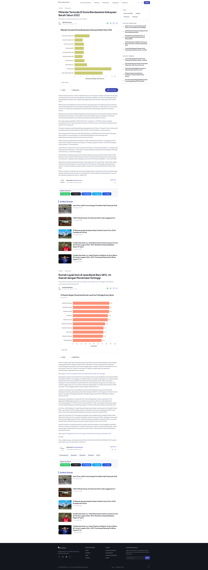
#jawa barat (74, 455)
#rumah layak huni (64, 455)
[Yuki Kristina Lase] (62, 181)
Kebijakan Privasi (120, 567)
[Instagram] (112, 449)
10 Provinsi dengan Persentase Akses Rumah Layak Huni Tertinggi (85, 373)
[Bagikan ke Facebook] (113, 23)
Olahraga (96, 2)
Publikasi (87, 557)
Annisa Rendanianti (78, 447)
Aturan (113, 567)
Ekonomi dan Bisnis (85, 2)
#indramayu (82, 455)
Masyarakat (105, 2)
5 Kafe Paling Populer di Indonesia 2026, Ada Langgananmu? (94, 218)
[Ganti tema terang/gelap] (141, 2)
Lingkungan (115, 2)
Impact (107, 557)
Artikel (86, 550)
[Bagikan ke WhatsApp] (107, 23)
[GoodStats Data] (63, 2)
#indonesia (91, 455)
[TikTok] (70, 557)
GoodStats (125, 2)
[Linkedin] (115, 183)
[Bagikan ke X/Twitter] (110, 23)
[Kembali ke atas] (148, 567)
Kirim (147, 557)
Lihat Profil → (113, 179)
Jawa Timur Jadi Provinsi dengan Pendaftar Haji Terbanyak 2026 (95, 205)
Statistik (60, 8)
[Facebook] (59, 557)
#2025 (98, 455)
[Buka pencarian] (138, 2)
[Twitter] (63, 557)
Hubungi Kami (109, 552)
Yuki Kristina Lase (77, 180)
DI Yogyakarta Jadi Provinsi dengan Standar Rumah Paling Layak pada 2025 (88, 433)
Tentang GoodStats (111, 550)
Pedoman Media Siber (111, 555)
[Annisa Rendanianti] (62, 448)
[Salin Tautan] (116, 23)
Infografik (87, 552)
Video (86, 555)
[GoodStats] (62, 548)
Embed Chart (75, 90)
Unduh (63, 90)
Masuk (147, 2)
